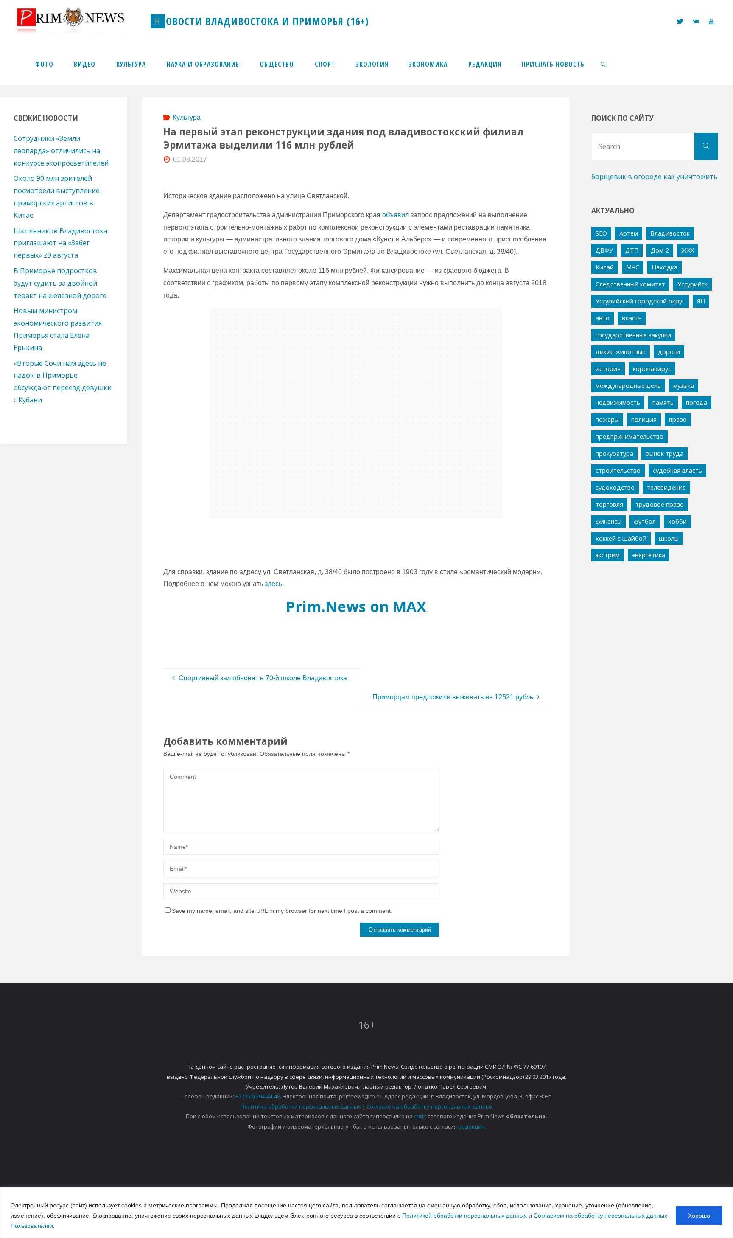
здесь (273, 583)
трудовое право (659, 504)
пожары (607, 419)
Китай (605, 267)
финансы (608, 521)
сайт (420, 1116)
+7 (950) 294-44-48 (257, 1096)
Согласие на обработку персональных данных (429, 1106)
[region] (366, 1212)
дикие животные (621, 352)
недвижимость (618, 403)
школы (669, 538)
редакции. (472, 1126)
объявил (395, 215)
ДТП (631, 250)
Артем (628, 233)
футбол (645, 521)
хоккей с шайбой (621, 538)
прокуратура (614, 453)
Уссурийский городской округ (640, 301)
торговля (609, 504)
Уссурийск (692, 284)
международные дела (628, 386)
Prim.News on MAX (356, 606)
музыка (683, 386)
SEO (601, 233)
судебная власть (677, 470)
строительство (618, 470)
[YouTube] (711, 21)
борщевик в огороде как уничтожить (654, 176)
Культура (187, 117)
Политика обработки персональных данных (301, 1106)
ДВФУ (604, 250)
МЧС (632, 267)
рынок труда (664, 453)
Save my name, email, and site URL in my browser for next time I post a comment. (282, 910)
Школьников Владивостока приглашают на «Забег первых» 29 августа (60, 243)
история (608, 369)
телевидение (666, 487)
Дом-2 (660, 250)
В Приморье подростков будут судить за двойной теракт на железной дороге (60, 283)
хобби (677, 521)
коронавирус (652, 369)
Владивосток (670, 233)
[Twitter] (679, 21)
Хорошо (699, 1215)
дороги (669, 352)
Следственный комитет (630, 284)
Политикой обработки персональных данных (464, 1215)
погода (696, 403)
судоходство (615, 487)
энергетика (648, 555)
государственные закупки (633, 335)
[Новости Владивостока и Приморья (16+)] (79, 21)
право (678, 419)
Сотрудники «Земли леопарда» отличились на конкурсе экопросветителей (61, 151)
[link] (603, 63)
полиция (644, 419)
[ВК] (696, 21)
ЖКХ (687, 250)
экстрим (608, 555)
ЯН (701, 301)
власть (632, 318)
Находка (664, 267)
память (663, 403)
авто (603, 318)
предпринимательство (629, 436)
